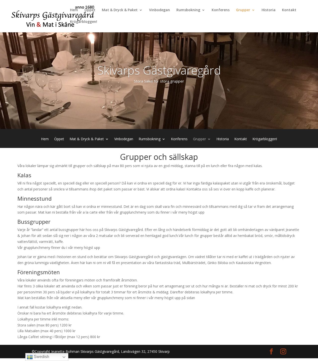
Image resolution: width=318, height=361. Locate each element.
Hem (74, 10)
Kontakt (289, 10)
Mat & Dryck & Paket (120, 10)
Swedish (41, 357)
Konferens (221, 10)
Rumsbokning (188, 10)
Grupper (243, 10)
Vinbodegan (159, 10)
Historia (269, 10)
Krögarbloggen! (83, 22)
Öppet (89, 10)
